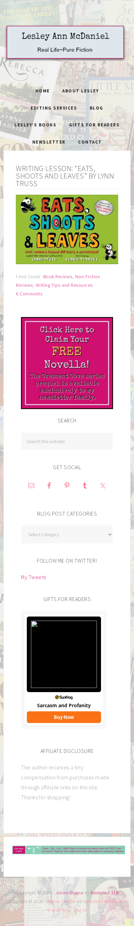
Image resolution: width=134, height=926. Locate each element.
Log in (80, 910)
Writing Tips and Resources (64, 285)
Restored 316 (105, 893)
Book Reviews (57, 276)
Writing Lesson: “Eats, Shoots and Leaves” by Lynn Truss (65, 175)
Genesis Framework (104, 901)
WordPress (58, 910)
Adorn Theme (61, 901)
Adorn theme (69, 893)
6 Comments (29, 294)
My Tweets (33, 577)
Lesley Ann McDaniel (67, 50)
